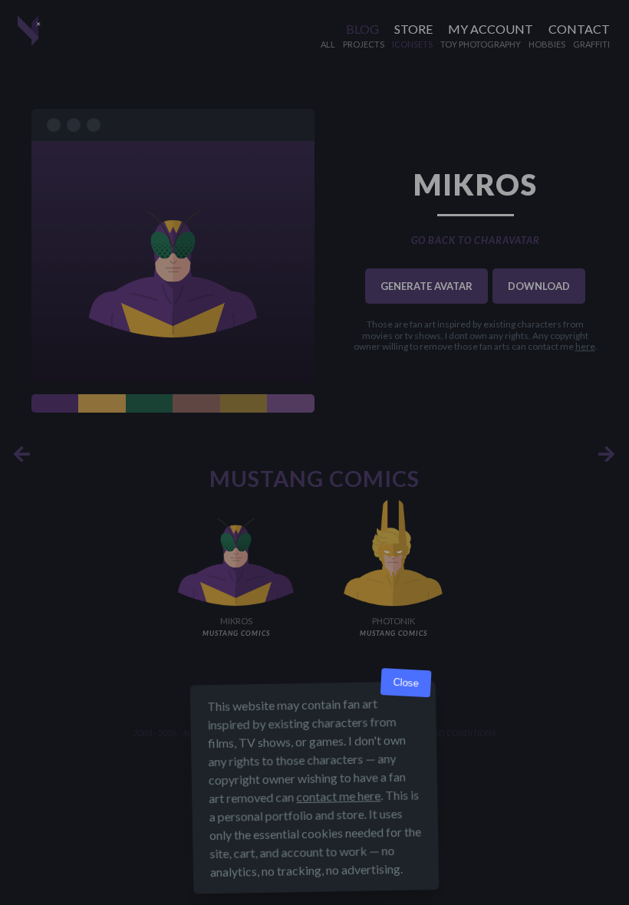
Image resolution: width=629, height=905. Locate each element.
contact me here (338, 796)
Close (406, 682)
